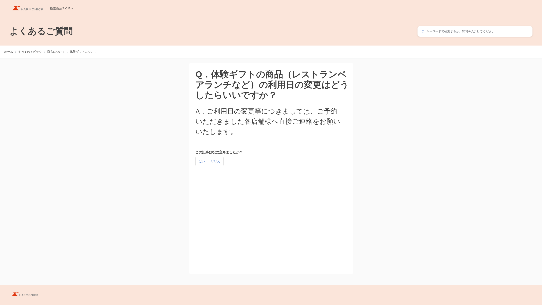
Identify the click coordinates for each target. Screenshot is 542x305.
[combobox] (475, 31)
